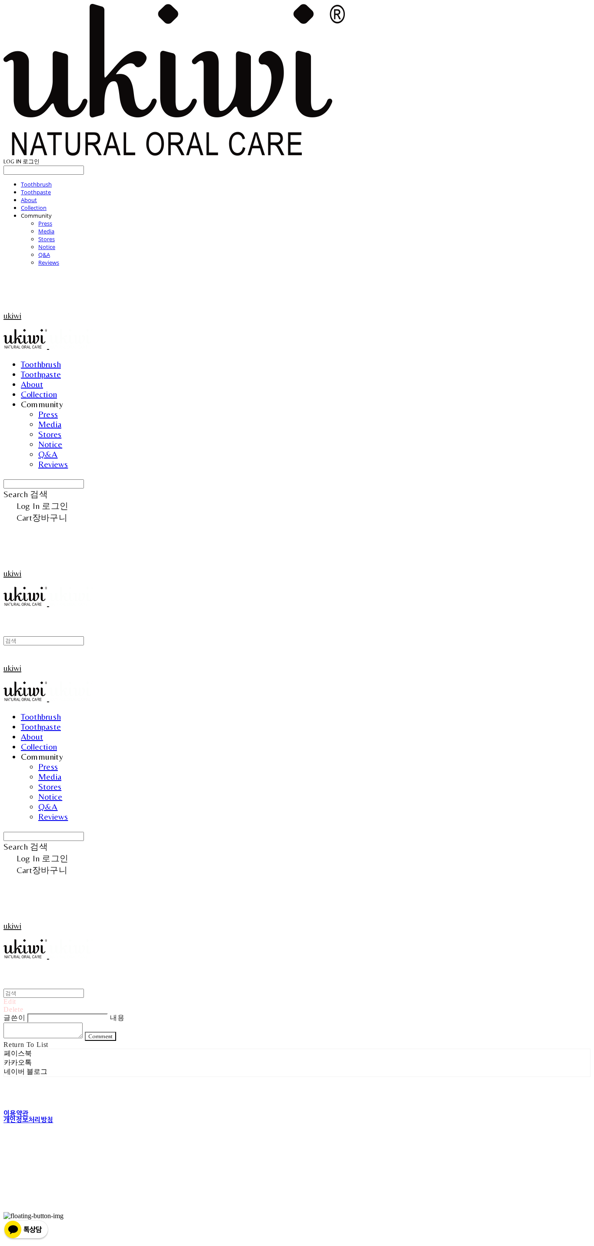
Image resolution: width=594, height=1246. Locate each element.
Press (45, 223)
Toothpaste (36, 192)
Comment (100, 1036)
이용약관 (15, 1113)
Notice (46, 247)
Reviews (48, 262)
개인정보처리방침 (28, 1119)
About (29, 200)
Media (46, 231)
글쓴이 (14, 1017)
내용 (117, 1017)
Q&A (44, 255)
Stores (46, 239)
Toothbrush (36, 184)
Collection (34, 208)
